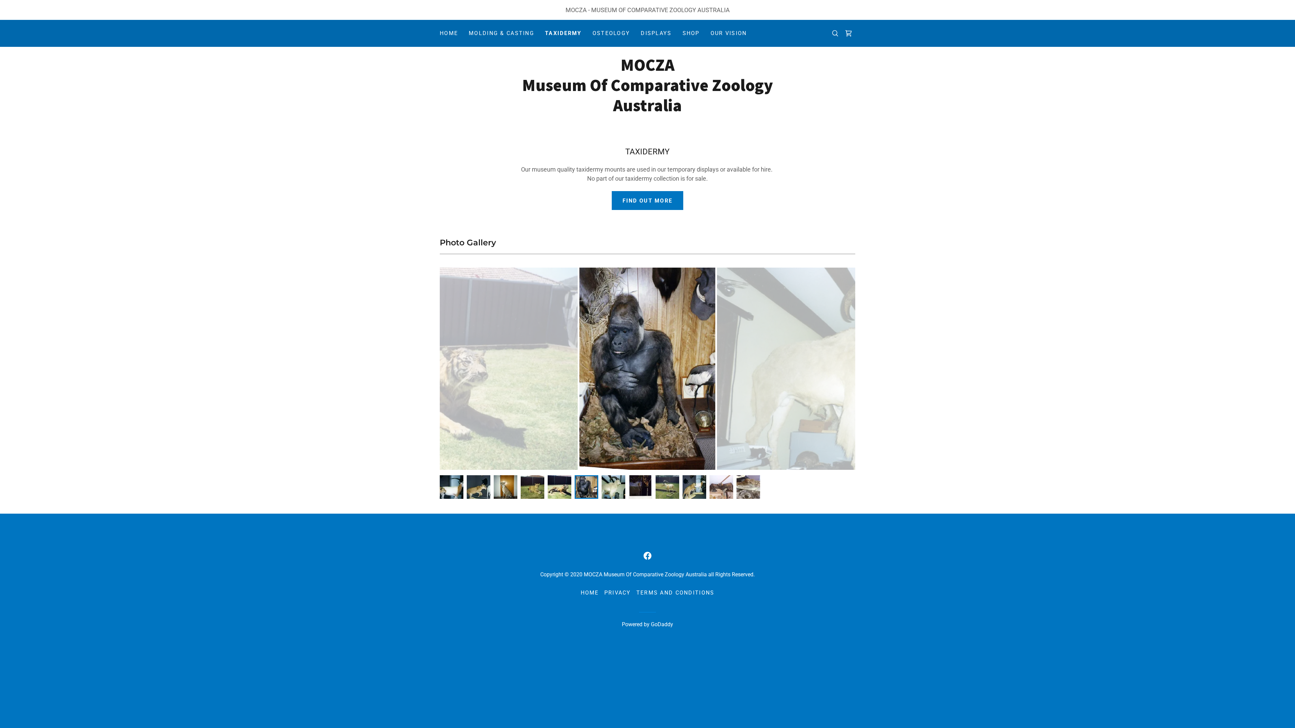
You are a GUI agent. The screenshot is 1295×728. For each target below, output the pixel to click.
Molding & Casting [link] (501, 33)
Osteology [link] (611, 33)
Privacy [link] (617, 592)
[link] (848, 33)
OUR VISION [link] (729, 33)
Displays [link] (656, 33)
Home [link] (449, 33)
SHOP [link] (691, 33)
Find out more (648, 201)
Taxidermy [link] (563, 33)
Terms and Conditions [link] (675, 592)
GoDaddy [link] (662, 624)
